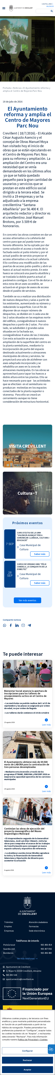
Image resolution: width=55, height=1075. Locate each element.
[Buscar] (51, 11)
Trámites (8, 922)
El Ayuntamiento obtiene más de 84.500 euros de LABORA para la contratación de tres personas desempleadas (26, 764)
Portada (7, 87)
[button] (3, 8)
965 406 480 (46, 952)
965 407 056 (46, 948)
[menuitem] (15, 922)
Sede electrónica (37, 930)
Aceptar (27, 1069)
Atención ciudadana (38, 922)
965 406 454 (46, 944)
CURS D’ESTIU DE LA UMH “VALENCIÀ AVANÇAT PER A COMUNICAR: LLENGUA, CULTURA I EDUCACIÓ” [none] (33, 536)
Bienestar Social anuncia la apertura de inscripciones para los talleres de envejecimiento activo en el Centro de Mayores (25, 694)
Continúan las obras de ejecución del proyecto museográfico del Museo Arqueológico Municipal (24, 831)
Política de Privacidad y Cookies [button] (32, 1039)
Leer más (46, 724)
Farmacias (34, 926)
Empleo (8, 926)
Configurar (27, 1051)
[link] (21, 8)
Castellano (47, 4)
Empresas (9, 930)
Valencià (50, 6)
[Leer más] (46, 720)
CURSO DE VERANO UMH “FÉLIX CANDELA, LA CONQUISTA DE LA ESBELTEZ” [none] (32, 566)
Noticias (17, 87)
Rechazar (27, 1060)
